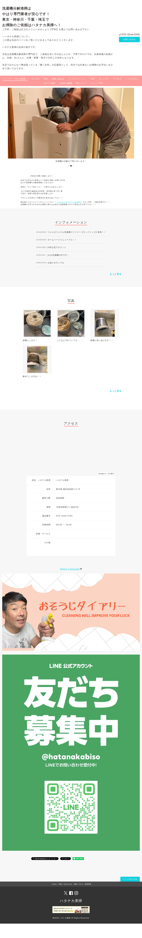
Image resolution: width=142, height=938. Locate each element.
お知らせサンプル (56, 262)
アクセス (117, 79)
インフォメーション (77, 79)
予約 (46, 79)
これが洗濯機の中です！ (57, 255)
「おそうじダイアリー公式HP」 (70, 202)
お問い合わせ (129, 39)
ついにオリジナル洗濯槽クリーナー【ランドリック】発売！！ (77, 232)
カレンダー (104, 79)
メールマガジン (132, 79)
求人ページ (81, 83)
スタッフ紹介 (49, 83)
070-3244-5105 (130, 34)
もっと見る (115, 274)
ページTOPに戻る (130, 879)
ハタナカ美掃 (71, 901)
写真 (93, 79)
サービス (35, 79)
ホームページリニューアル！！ (62, 239)
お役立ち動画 (66, 83)
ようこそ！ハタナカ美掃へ (14, 79)
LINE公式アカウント (56, 247)
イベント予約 (96, 83)
